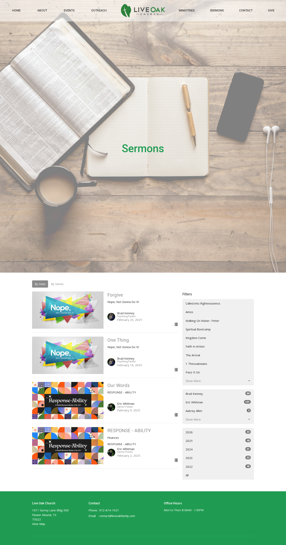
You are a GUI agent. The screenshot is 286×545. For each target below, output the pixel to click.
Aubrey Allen (217, 411)
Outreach (99, 10)
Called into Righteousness (203, 303)
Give (271, 10)
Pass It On (193, 372)
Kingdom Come (196, 338)
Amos (189, 312)
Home (16, 10)
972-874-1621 (109, 510)
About (42, 10)
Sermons (217, 10)
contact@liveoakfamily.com (117, 516)
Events (69, 10)
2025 (217, 441)
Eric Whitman (217, 402)
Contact (246, 10)
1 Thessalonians (196, 364)
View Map (38, 524)
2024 (217, 449)
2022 (217, 466)
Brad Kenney (217, 393)
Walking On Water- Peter (202, 321)
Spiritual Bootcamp (198, 329)
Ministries (187, 10)
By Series (57, 284)
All (187, 475)
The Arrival (193, 355)
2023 (217, 458)
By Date (40, 284)
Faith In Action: (195, 346)
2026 (217, 432)
